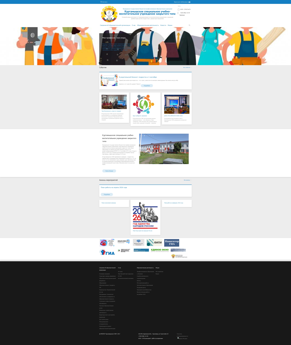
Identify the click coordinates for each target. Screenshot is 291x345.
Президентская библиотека (144, 290)
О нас (134, 25)
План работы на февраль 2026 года (173, 203)
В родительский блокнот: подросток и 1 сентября (138, 77)
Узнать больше (109, 171)
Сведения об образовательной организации (115, 25)
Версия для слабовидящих (181, 2)
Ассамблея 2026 (141, 294)
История (120, 271)
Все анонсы (187, 180)
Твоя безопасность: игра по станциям (111, 111)
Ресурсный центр (141, 287)
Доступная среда (103, 319)
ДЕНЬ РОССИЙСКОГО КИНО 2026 (173, 115)
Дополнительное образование (145, 285)
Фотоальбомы (159, 271)
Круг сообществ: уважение (140, 115)
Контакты (104, 2)
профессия (116, 50)
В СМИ (120, 276)
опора (125, 50)
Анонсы (139, 280)
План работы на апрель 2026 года (114, 187)
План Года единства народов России (142, 230)
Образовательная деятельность (148, 25)
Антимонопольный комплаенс (126, 278)
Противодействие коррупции (125, 274)
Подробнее (147, 85)
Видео (157, 274)
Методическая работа (143, 283)
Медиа (170, 25)
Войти (179, 6)
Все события (186, 67)
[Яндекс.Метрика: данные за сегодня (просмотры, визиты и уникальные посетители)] (182, 338)
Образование (102, 283)
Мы (103, 44)
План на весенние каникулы (109, 203)
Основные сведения (104, 274)
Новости (163, 25)
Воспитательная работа (143, 292)
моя (122, 50)
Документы (102, 280)
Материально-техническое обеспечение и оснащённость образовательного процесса (107, 297)
